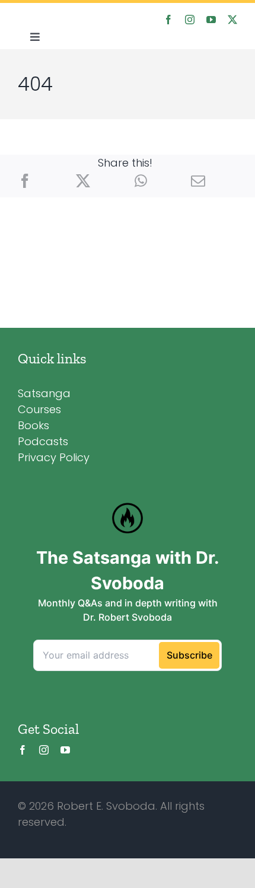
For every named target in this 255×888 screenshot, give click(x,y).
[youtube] (211, 19)
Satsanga (44, 393)
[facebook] (168, 19)
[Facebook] (25, 181)
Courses (39, 409)
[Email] (198, 181)
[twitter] (232, 19)
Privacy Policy (54, 457)
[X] (83, 181)
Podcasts (43, 441)
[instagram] (190, 19)
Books (33, 425)
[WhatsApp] (141, 181)
